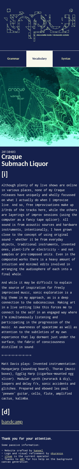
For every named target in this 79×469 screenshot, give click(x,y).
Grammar (13, 58)
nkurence (57, 453)
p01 (22, 459)
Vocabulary (39, 58)
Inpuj (39, 25)
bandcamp (12, 421)
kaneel (38, 450)
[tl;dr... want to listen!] (39, 107)
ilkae (8, 456)
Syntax (65, 58)
